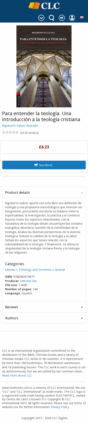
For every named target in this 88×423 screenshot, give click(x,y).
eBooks (10, 270)
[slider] (10, 132)
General (60, 270)
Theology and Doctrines (35, 270)
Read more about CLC (17, 375)
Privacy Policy (60, 407)
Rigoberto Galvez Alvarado (20, 125)
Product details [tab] (17, 192)
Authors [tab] (11, 318)
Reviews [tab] (11, 307)
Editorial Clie (28, 281)
